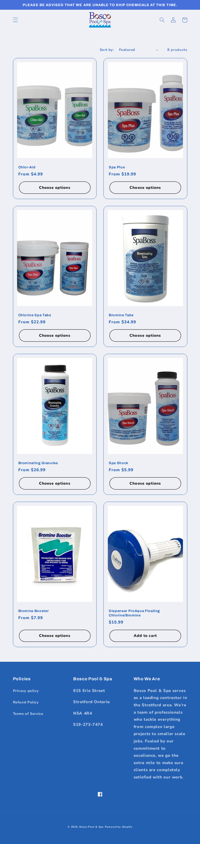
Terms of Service (28, 713)
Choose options (54, 187)
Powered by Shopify (118, 827)
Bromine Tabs (121, 315)
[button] (15, 20)
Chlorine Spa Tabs (34, 315)
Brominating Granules (38, 463)
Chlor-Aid (27, 167)
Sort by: (107, 49)
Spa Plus (117, 167)
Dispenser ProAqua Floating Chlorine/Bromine (134, 613)
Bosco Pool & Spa (91, 827)
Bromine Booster (33, 611)
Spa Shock (118, 463)
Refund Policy (26, 702)
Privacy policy (26, 690)
